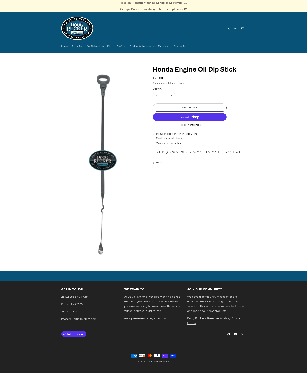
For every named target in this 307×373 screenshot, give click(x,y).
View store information (169, 143)
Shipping (157, 83)
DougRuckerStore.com (158, 361)
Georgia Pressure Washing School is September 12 (153, 9)
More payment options (190, 125)
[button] (94, 46)
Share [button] (159, 162)
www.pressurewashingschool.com (146, 318)
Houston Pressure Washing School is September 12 (153, 2)
